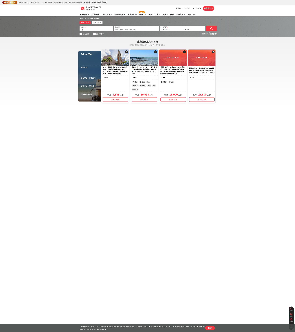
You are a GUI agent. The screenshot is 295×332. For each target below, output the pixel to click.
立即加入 (87, 2)
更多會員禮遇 (96, 2)
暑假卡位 (212, 34)
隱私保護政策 (101, 329)
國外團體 (98, 18)
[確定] (211, 28)
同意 (210, 328)
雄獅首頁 (83, 18)
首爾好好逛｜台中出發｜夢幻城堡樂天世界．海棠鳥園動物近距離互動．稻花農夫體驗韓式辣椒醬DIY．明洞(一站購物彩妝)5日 (173, 70)
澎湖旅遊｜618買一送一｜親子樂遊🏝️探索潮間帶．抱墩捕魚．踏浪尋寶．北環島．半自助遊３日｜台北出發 (144, 70)
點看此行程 (115, 99)
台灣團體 (91, 18)
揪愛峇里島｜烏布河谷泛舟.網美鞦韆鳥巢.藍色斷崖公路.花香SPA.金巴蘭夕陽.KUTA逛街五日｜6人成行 (201, 70)
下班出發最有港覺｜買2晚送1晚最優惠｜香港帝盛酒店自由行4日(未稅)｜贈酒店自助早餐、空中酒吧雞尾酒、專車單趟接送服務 (115, 70)
